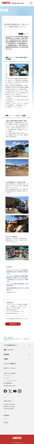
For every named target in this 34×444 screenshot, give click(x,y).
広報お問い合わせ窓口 (9, 406)
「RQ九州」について (11, 292)
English (6, 422)
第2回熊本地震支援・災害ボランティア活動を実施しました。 (16, 339)
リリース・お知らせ (10, 363)
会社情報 (6, 354)
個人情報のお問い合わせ (10, 385)
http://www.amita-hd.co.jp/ (12, 313)
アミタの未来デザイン (10, 345)
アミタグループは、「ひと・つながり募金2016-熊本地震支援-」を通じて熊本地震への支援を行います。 (17, 271)
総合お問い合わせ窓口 (9, 404)
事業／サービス (8, 350)
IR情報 (6, 359)
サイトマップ (7, 375)
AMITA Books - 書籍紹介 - (10, 373)
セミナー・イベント (10, 368)
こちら (18, 107)
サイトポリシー (7, 378)
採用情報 (6, 415)
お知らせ (10, 337)
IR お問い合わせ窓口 (9, 408)
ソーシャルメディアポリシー (11, 380)
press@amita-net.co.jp (11, 309)
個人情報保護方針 (8, 383)
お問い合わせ (8, 401)
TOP (5, 337)
